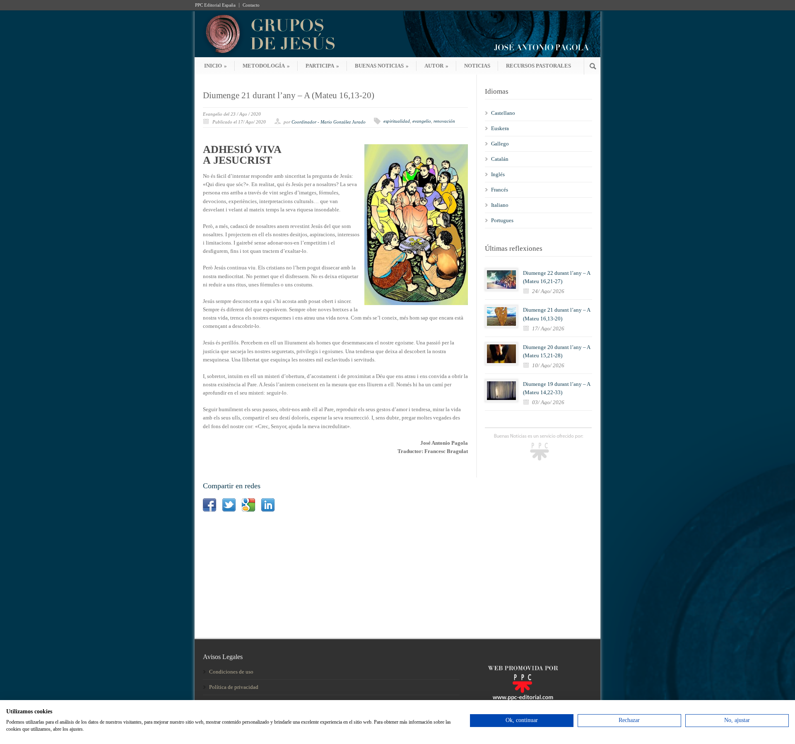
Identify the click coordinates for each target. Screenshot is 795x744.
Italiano (499, 205)
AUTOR (436, 66)
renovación (444, 121)
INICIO (215, 66)
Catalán (499, 159)
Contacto (251, 5)
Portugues (502, 220)
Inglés (498, 174)
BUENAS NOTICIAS (382, 66)
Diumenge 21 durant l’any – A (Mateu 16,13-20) (288, 95)
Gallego (500, 144)
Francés (499, 190)
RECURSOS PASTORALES (538, 66)
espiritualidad (396, 121)
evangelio (421, 121)
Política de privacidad (233, 687)
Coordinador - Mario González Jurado (329, 121)
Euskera (500, 128)
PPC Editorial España (215, 5)
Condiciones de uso (231, 672)
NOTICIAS (477, 66)
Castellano (503, 113)
